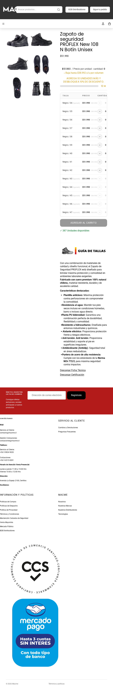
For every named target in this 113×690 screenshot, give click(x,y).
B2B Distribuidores (76, 9)
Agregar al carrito (83, 222)
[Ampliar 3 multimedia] (17, 64)
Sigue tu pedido (100, 9)
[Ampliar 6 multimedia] (41, 87)
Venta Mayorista (6, 522)
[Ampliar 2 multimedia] (41, 40)
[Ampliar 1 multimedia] (17, 40)
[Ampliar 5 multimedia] (17, 87)
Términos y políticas (56, 684)
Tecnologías (63, 514)
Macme (15, 684)
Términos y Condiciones (9, 514)
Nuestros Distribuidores (67, 510)
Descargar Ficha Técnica (73, 370)
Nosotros (62, 502)
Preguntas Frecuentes (67, 432)
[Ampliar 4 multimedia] (41, 64)
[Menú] (3, 23)
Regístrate (76, 395)
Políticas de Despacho (9, 506)
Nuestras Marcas (65, 506)
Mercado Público (6, 526)
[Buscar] (58, 9)
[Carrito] (109, 24)
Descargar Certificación (72, 374)
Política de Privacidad (8, 510)
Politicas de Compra (8, 502)
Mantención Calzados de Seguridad (14, 518)
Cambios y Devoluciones (68, 428)
